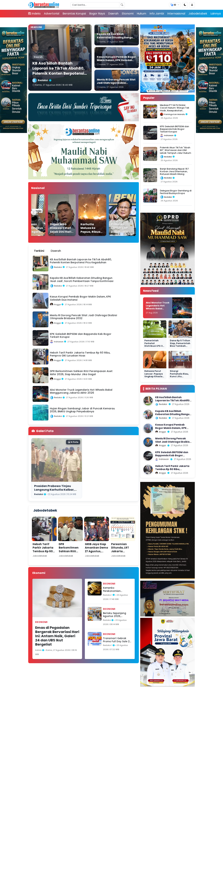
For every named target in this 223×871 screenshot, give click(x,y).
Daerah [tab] (56, 251)
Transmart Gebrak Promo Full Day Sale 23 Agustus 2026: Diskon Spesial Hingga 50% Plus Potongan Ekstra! (117, 640)
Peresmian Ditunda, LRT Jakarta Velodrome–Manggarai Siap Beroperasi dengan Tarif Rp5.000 (122, 556)
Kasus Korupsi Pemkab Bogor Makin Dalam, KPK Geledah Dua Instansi (171, 428)
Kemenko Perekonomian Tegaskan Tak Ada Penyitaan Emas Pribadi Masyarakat (115, 589)
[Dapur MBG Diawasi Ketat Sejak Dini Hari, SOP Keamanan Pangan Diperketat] (55, 215)
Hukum (141, 14)
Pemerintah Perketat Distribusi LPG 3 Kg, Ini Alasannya (154, 344)
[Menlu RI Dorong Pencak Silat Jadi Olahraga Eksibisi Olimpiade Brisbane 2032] (148, 442)
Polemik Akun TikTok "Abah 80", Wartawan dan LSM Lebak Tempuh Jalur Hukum (175, 150)
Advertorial (51, 14)
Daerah (113, 14)
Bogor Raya (97, 14)
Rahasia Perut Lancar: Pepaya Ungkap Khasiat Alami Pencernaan (153, 376)
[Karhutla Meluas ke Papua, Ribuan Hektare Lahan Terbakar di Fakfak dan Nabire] (85, 215)
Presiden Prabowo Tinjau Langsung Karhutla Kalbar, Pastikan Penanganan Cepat (56, 489)
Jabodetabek (198, 14)
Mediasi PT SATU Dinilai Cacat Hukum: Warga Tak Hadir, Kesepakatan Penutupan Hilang (174, 109)
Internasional (176, 14)
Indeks (36, 14)
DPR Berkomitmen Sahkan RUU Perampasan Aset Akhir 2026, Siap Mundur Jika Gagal (70, 554)
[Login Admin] (192, 5)
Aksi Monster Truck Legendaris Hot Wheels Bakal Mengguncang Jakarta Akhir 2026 (157, 308)
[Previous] (33, 212)
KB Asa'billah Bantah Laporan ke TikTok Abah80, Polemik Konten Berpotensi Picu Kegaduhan (172, 402)
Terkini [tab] (39, 251)
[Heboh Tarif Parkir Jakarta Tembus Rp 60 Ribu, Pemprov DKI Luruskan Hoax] (148, 469)
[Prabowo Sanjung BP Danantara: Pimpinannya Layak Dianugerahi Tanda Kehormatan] (116, 215)
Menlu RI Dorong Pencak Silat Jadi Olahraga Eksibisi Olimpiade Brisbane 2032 (172, 442)
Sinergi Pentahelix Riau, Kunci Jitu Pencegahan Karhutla (179, 376)
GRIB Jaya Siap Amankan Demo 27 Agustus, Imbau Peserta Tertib (96, 551)
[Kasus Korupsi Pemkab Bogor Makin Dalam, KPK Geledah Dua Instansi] (148, 428)
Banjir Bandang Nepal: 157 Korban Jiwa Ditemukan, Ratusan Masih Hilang (174, 171)
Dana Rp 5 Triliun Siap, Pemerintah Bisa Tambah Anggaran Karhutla (180, 346)
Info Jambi (156, 14)
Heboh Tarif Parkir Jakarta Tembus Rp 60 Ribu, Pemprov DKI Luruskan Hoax (43, 553)
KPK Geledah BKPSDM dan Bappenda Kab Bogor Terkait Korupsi (174, 129)
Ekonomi (127, 14)
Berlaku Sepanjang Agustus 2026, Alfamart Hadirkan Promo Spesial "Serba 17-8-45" (116, 615)
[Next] (133, 212)
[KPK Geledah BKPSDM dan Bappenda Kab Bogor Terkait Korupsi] (148, 456)
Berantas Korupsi (74, 14)
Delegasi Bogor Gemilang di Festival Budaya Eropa (175, 192)
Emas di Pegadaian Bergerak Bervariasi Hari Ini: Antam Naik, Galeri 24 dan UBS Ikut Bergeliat (57, 636)
